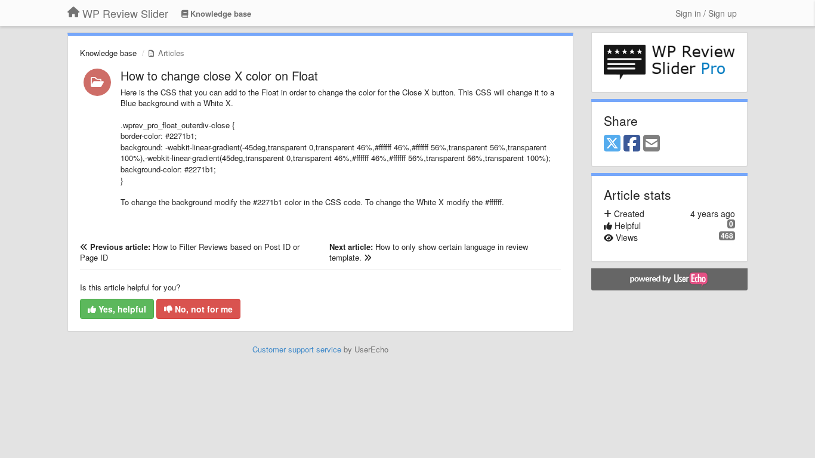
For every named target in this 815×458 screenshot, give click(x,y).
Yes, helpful (121, 309)
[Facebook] (631, 144)
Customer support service (296, 349)
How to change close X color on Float (219, 75)
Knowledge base (108, 52)
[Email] (651, 144)
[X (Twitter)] (612, 144)
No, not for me (202, 309)
